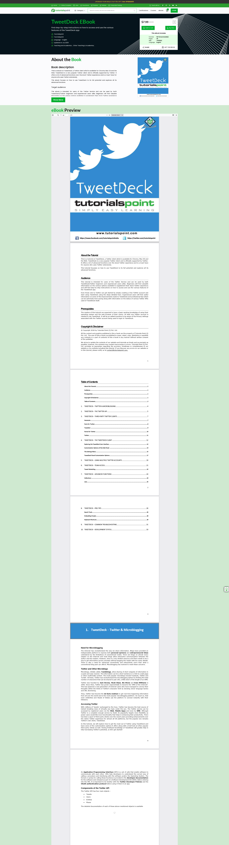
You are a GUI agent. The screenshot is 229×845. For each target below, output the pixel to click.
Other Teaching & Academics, (83, 45)
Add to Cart (149, 28)
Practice (95, 5)
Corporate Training (116, 5)
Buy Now (171, 28)
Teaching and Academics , (63, 45)
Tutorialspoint (59, 34)
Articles (104, 5)
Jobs (76, 5)
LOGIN (174, 10)
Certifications (143, 10)
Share (147, 47)
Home (55, 5)
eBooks (161, 10)
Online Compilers (66, 5)
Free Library (85, 5)
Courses (153, 10)
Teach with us (155, 5)
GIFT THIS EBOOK (169, 47)
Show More (58, 100)
